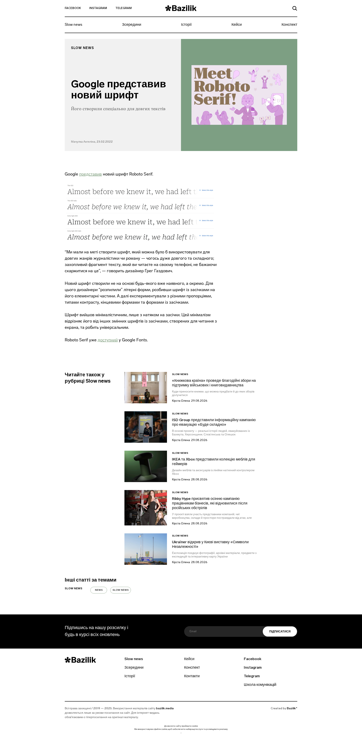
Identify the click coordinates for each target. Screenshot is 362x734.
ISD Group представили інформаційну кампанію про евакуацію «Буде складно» (214, 422)
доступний (108, 339)
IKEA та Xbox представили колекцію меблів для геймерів (213, 462)
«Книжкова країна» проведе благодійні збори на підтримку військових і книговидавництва (214, 383)
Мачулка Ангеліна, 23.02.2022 (92, 141)
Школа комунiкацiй (260, 685)
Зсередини (131, 25)
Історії (186, 25)
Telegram (123, 8)
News (99, 590)
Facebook (73, 8)
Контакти (192, 676)
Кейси (236, 25)
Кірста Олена (181, 400)
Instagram (98, 8)
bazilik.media (165, 708)
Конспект (289, 25)
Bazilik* (292, 708)
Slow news (73, 25)
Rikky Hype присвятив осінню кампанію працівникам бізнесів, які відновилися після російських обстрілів (209, 503)
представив (90, 174)
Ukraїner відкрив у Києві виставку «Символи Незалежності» (210, 545)
